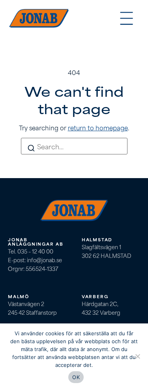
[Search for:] (74, 146)
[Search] (31, 148)
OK (76, 377)
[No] (137, 356)
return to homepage (98, 127)
